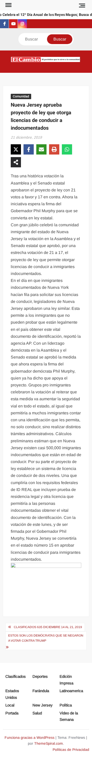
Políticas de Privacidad (71, 749)
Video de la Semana (69, 716)
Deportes (40, 676)
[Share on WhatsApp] (67, 149)
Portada (11, 713)
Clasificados (15, 676)
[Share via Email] (41, 149)
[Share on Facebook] (29, 149)
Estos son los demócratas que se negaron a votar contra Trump (45, 638)
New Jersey (42, 705)
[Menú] (8, 5)
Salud (37, 713)
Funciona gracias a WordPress (29, 737)
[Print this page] (54, 149)
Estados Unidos (12, 694)
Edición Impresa (66, 679)
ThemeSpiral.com (48, 743)
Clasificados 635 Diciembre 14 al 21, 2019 (48, 627)
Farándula (40, 691)
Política (66, 705)
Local (9, 705)
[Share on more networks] (16, 162)
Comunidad (21, 96)
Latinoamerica (71, 691)
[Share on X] (16, 149)
